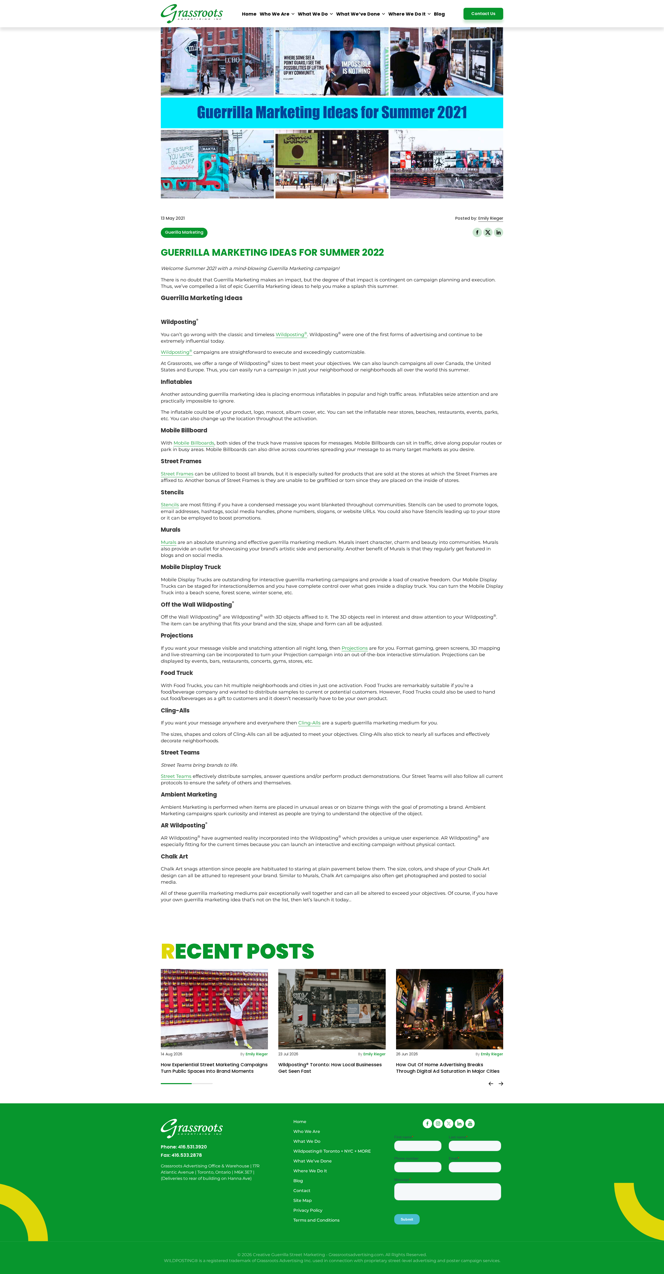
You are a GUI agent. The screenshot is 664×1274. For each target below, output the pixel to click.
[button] (488, 232)
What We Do (306, 1141)
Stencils (170, 505)
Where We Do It (310, 1170)
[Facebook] (427, 1123)
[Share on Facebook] (477, 232)
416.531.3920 (192, 1147)
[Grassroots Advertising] (192, 14)
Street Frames (177, 474)
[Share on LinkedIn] (498, 232)
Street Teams (176, 776)
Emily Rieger (490, 218)
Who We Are (306, 1131)
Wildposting (291, 334)
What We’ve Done (312, 1161)
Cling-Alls (309, 723)
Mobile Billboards (194, 443)
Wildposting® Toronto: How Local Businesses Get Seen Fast (330, 1067)
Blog (298, 1180)
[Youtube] (470, 1123)
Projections (355, 648)
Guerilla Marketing (184, 232)
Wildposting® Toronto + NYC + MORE (332, 1151)
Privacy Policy (307, 1210)
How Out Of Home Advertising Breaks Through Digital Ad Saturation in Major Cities (448, 1067)
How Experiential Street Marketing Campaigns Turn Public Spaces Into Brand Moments (214, 1067)
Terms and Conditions (316, 1220)
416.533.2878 (186, 1155)
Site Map (302, 1200)
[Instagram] (438, 1123)
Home (299, 1121)
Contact (301, 1190)
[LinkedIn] (459, 1123)
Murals (168, 542)
